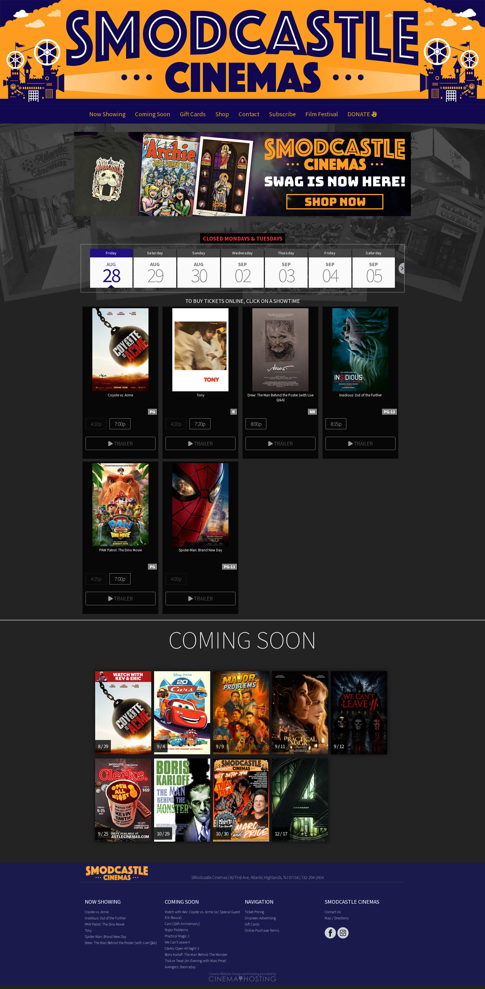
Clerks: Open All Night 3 (182, 948)
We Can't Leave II (177, 942)
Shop (222, 114)
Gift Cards (193, 114)
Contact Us (333, 911)
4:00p (176, 578)
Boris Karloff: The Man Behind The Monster (196, 954)
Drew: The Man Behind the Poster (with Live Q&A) (121, 942)
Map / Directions (337, 917)
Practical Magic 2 (177, 935)
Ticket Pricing (254, 911)
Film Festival (321, 114)
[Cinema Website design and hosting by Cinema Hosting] (242, 976)
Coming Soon (152, 114)
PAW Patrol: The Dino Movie (104, 924)
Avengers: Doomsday (180, 966)
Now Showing (107, 114)
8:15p (336, 423)
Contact (249, 114)
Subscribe (282, 114)
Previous (81, 268)
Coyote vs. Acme (97, 911)
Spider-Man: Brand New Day (105, 936)
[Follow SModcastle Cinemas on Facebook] (330, 932)
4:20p (176, 423)
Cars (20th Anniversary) (182, 923)
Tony (88, 930)
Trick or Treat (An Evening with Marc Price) (195, 960)
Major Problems (176, 929)
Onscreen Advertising (260, 917)
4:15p (96, 578)
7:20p (200, 423)
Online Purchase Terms (262, 930)
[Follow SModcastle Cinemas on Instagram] (343, 932)
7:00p (120, 423)
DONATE (359, 114)
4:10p (96, 423)
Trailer (123, 443)
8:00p (256, 423)
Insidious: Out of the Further (105, 917)
